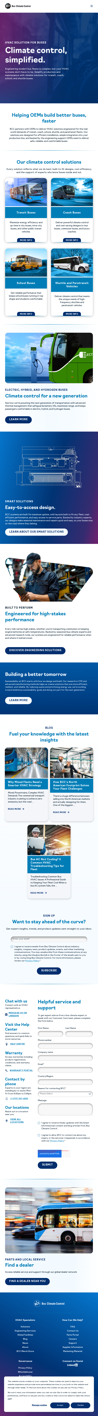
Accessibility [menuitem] (25, 1376)
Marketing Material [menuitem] (72, 1351)
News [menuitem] (25, 1343)
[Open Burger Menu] (91, 6)
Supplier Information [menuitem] (73, 1347)
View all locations (17, 1120)
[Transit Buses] (26, 210)
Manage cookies (39, 1405)
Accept (60, 1405)
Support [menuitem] (73, 1343)
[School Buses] (26, 282)
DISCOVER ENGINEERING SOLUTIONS (35, 650)
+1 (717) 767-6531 (19, 1099)
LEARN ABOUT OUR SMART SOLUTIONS (38, 532)
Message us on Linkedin (21, 1014)
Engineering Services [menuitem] (25, 1331)
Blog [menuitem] (25, 1339)
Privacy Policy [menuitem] (25, 1368)
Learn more (20, 700)
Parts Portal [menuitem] (73, 1335)
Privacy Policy (32, 961)
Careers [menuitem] (73, 1339)
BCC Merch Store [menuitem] (25, 1351)
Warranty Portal (21, 1070)
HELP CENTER (17, 1044)
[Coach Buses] (72, 210)
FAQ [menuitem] (72, 1327)
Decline (80, 1405)
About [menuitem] (25, 1347)
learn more (20, 419)
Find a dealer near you (27, 1281)
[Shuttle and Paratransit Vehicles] (72, 282)
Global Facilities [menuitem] (25, 1335)
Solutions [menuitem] (25, 1327)
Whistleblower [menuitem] (25, 1372)
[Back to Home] (18, 6)
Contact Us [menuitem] (72, 1331)
